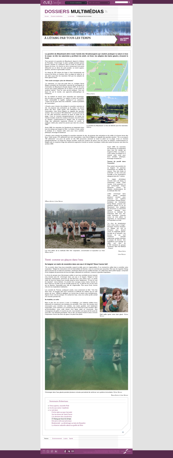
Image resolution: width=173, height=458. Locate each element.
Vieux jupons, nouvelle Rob (59, 406)
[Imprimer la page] (123, 432)
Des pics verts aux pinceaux (62, 421)
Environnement (57, 438)
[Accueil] (52, 3)
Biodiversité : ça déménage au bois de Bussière (68, 423)
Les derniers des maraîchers (62, 416)
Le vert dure (71, 16)
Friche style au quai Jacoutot (62, 412)
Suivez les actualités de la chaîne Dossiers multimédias (106, 11)
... (65, 16)
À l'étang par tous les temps (61, 419)
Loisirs (65, 438)
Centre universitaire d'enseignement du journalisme (95, 452)
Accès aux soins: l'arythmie (59, 408)
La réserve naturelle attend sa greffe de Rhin (67, 425)
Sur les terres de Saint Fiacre (62, 414)
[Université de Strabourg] (126, 451)
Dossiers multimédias (57, 16)
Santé (71, 438)
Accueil (47, 16)
